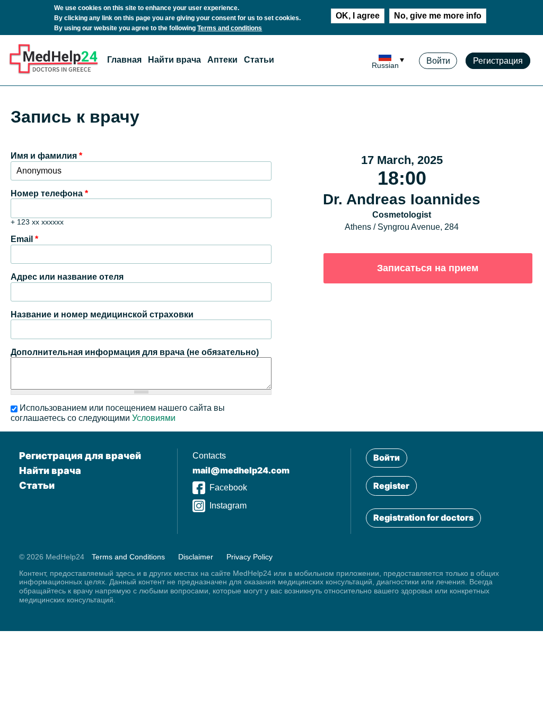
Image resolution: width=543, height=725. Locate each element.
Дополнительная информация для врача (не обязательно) (135, 352)
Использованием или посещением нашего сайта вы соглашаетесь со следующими (118, 412)
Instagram (228, 505)
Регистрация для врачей (80, 455)
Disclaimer (195, 557)
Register (391, 485)
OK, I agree (358, 15)
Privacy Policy (249, 557)
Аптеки (222, 59)
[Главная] (53, 71)
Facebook (228, 487)
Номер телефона (49, 193)
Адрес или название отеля (67, 276)
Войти (438, 60)
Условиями (154, 417)
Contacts (209, 455)
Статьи (259, 59)
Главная (124, 59)
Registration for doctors (423, 517)
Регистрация (498, 60)
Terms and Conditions (128, 557)
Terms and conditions (229, 28)
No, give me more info (437, 15)
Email (24, 239)
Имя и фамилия (46, 155)
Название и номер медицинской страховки (102, 314)
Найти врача (174, 59)
